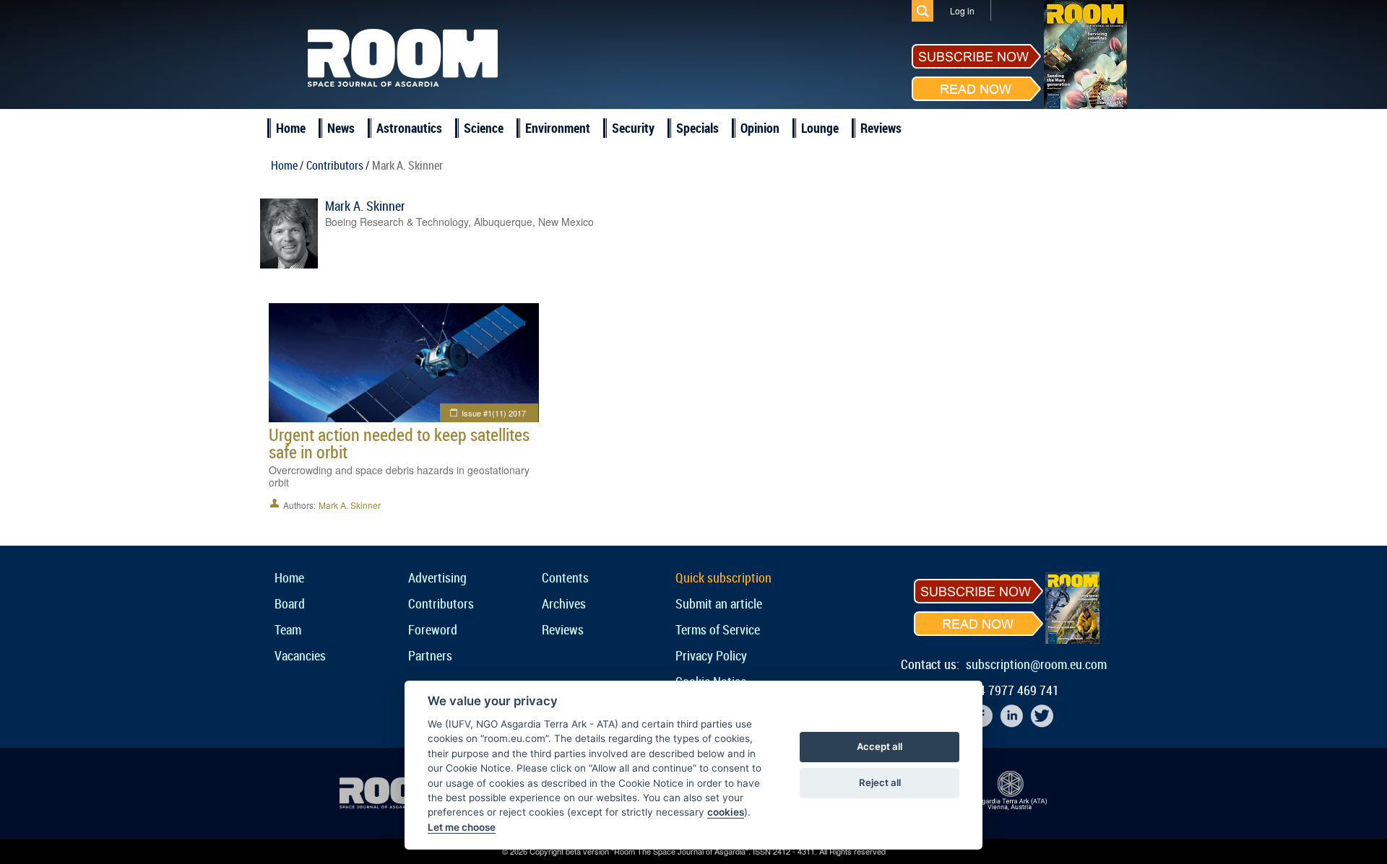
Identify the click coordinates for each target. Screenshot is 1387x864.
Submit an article (718, 603)
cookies (725, 812)
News (341, 127)
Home (291, 127)
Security (633, 127)
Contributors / (337, 165)
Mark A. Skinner (365, 205)
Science (484, 127)
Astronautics (409, 127)
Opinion (759, 127)
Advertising (437, 577)
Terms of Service (717, 629)
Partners (430, 655)
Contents (565, 577)
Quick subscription (723, 577)
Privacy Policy (711, 655)
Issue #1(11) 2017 (494, 413)
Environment (557, 127)
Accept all (879, 746)
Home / (287, 165)
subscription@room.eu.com (1036, 664)
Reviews (881, 127)
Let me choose (462, 827)
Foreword (432, 629)
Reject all (880, 782)
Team (288, 629)
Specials (697, 127)
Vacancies (300, 655)
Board (290, 603)
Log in (962, 10)
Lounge (820, 127)
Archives (564, 603)
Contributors (441, 603)
